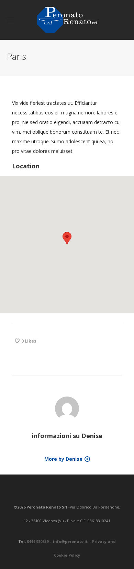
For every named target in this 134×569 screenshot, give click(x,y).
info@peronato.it (71, 541)
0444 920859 (37, 541)
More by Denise (63, 459)
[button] (67, 238)
